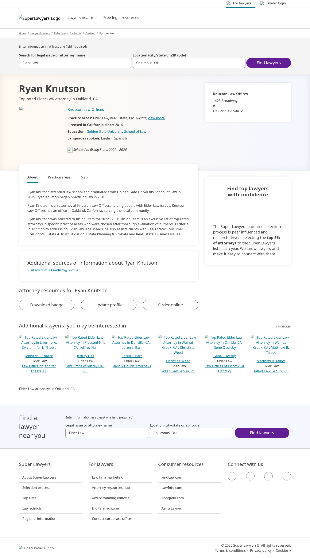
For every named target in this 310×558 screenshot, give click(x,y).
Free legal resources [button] (121, 17)
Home (22, 33)
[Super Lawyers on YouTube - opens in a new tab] (268, 476)
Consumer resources (181, 464)
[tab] (32, 178)
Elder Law (60, 33)
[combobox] (75, 63)
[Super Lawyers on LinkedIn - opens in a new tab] (287, 476)
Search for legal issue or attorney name (52, 55)
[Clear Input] (126, 62)
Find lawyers (269, 63)
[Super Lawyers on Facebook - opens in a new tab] (232, 476)
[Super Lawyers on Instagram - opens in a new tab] (250, 476)
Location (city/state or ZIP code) (159, 55)
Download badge (46, 305)
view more (156, 118)
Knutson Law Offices (85, 109)
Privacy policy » (262, 550)
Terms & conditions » (231, 550)
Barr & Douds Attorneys (132, 366)
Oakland (90, 33)
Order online (170, 305)
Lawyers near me (81, 17)
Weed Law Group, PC (178, 371)
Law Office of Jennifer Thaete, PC (39, 368)
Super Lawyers (35, 464)
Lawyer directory (40, 33)
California (75, 33)
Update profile (108, 305)
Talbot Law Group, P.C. (271, 371)
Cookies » (283, 550)
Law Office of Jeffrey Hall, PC (85, 368)
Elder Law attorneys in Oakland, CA (47, 388)
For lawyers (101, 464)
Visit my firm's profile (52, 270)
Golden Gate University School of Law (116, 131)
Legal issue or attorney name (88, 425)
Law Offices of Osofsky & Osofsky (225, 368)
